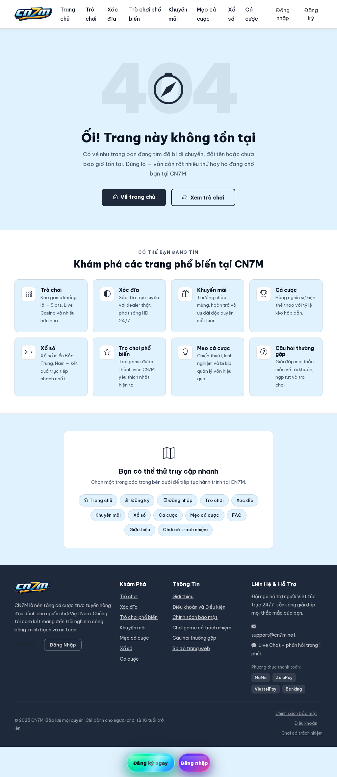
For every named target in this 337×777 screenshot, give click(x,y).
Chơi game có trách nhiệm (201, 628)
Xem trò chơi (207, 197)
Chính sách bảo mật (195, 617)
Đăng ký (311, 14)
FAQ (237, 515)
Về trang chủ (137, 197)
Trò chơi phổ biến (145, 14)
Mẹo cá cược (206, 14)
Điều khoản (305, 723)
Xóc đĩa (112, 14)
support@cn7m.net (273, 635)
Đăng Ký (26, 644)
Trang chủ (67, 14)
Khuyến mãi (177, 14)
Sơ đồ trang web (191, 648)
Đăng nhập (283, 14)
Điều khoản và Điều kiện (198, 607)
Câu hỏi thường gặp (194, 638)
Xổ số (231, 14)
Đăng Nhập (63, 645)
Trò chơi (91, 14)
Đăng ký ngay (150, 763)
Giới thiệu (139, 529)
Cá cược (251, 14)
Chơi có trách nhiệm (185, 529)
